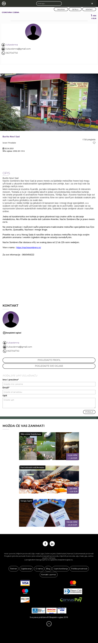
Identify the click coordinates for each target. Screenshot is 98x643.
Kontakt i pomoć (48, 574)
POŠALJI (89, 412)
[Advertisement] (49, 278)
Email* (6, 387)
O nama (39, 569)
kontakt (89, 9)
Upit (5, 395)
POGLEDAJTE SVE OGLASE (49, 366)
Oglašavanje (26, 569)
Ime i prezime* (11, 379)
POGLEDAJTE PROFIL (49, 360)
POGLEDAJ (48, 445)
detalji (75, 9)
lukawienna (12, 45)
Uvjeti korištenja (61, 569)
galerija (61, 9)
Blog (48, 569)
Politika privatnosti (79, 569)
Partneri (13, 569)
